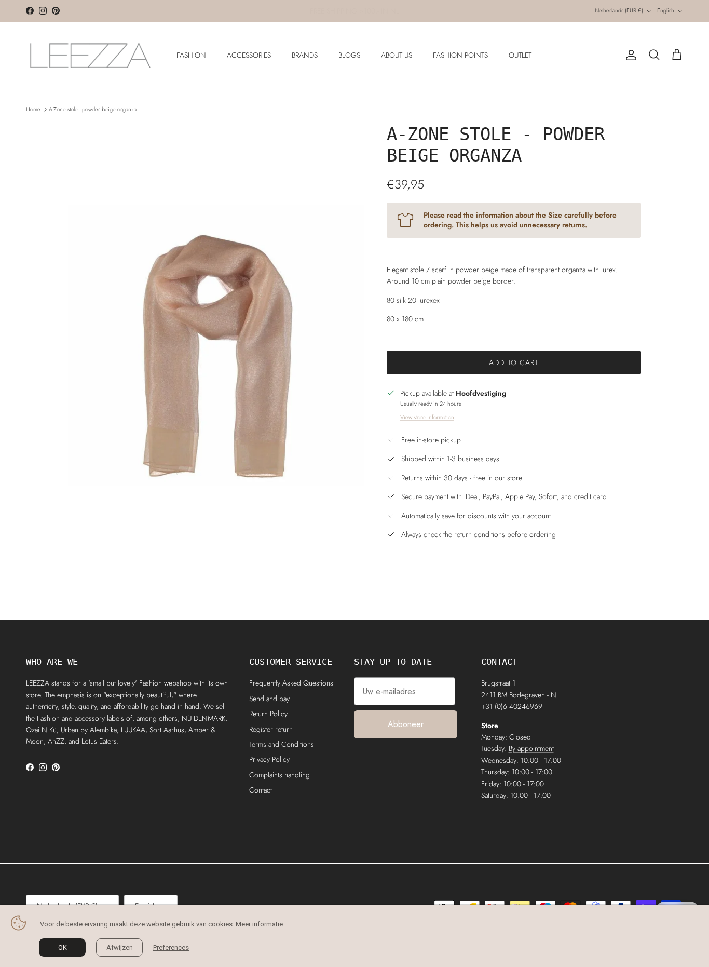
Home (33, 109)
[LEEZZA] (91, 55)
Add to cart (513, 362)
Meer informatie (259, 924)
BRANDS (305, 55)
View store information (427, 417)
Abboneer (406, 724)
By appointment (531, 748)
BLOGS (349, 55)
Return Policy (268, 713)
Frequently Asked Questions (291, 683)
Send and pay (269, 698)
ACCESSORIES (249, 55)
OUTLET (520, 55)
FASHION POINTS (460, 55)
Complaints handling (279, 775)
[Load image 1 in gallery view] (216, 346)
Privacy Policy (269, 759)
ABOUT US (396, 55)
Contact (260, 790)
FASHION (191, 55)
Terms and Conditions (281, 744)
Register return (271, 729)
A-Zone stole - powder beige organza (93, 109)
